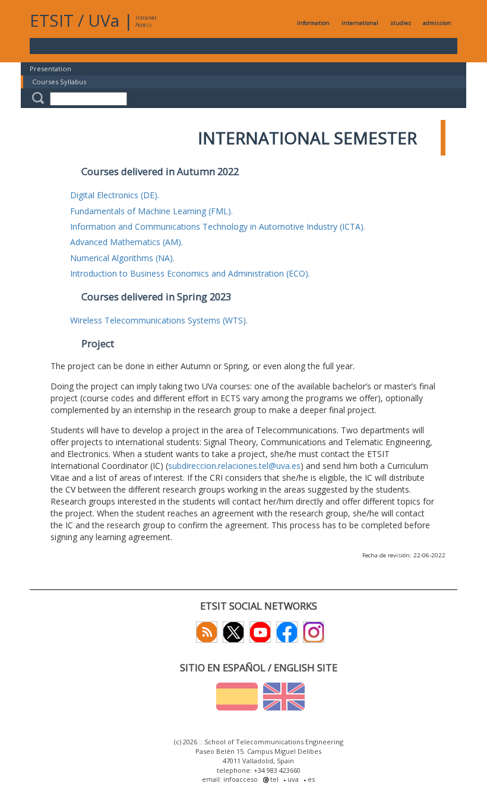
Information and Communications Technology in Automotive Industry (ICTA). (217, 226)
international (359, 23)
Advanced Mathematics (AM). (126, 242)
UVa (103, 20)
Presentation (50, 68)
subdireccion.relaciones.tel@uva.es (234, 465)
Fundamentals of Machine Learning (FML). (151, 211)
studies (400, 23)
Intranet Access (145, 21)
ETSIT (52, 20)
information (313, 23)
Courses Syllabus (59, 81)
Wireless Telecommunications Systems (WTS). (159, 320)
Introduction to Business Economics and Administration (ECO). (190, 273)
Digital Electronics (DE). (114, 195)
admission (437, 23)
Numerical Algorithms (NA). (122, 258)
